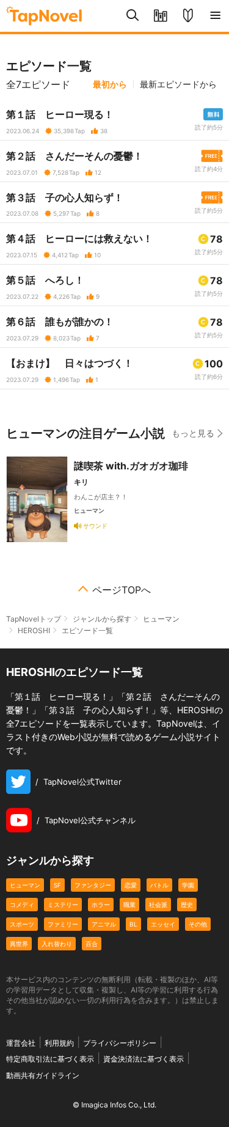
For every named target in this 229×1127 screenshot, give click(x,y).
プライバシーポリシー (119, 1043)
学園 (188, 885)
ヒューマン (161, 618)
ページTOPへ (121, 590)
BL (133, 924)
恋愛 (131, 885)
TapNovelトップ (33, 618)
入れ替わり (57, 943)
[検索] (133, 16)
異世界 (19, 943)
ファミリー (63, 924)
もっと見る (193, 433)
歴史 (187, 904)
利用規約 (59, 1043)
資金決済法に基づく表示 (143, 1058)
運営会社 (20, 1043)
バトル (159, 885)
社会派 (158, 904)
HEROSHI (34, 630)
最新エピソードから (178, 84)
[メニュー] (215, 16)
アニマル (104, 924)
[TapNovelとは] (188, 16)
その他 (198, 924)
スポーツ (22, 924)
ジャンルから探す (102, 618)
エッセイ (163, 924)
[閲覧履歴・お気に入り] (160, 16)
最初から (110, 84)
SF (57, 885)
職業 (129, 904)
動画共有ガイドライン (42, 1075)
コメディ (22, 904)
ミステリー (63, 904)
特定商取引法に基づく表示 (50, 1058)
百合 (91, 943)
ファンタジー (93, 885)
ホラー (101, 904)
